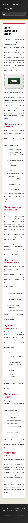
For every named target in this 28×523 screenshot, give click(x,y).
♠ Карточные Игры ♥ (10, 6)
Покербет (7, 118)
